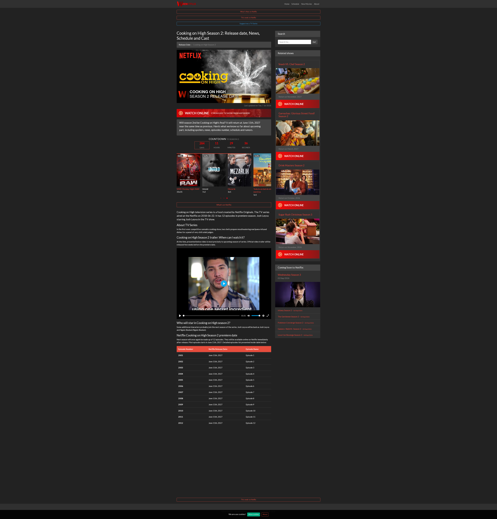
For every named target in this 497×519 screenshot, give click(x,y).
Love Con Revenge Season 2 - (295, 335)
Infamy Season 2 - (290, 310)
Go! (314, 42)
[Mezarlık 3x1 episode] (188, 170)
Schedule (295, 4)
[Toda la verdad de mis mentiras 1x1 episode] (214, 170)
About (316, 4)
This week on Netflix (248, 18)
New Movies (306, 4)
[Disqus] (224, 462)
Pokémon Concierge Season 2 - (296, 322)
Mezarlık (180, 189)
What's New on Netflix (248, 12)
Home (286, 4)
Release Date (184, 44)
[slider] (211, 315)
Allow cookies (253, 514)
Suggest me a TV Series (248, 24)
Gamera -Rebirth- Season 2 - (295, 329)
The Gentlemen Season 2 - (293, 316)
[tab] (220, 198)
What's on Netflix (223, 205)
